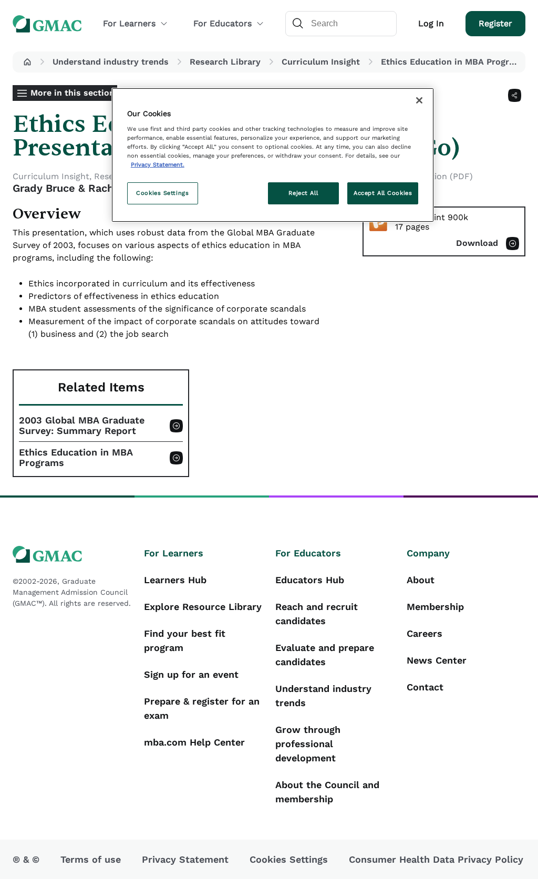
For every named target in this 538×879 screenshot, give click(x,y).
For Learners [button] (129, 23)
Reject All (303, 193)
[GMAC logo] (72, 554)
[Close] (419, 100)
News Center (437, 660)
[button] (27, 62)
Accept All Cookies (383, 193)
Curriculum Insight (321, 62)
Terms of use (90, 859)
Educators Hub (309, 579)
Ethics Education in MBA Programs (76, 457)
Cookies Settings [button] (289, 859)
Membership (435, 606)
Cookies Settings (162, 193)
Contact (425, 686)
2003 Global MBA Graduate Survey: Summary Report (81, 425)
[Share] (514, 95)
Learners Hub (175, 579)
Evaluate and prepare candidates (324, 654)
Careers (424, 633)
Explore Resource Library (203, 606)
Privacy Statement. (157, 164)
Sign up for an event (191, 674)
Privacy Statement (185, 859)
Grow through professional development (307, 743)
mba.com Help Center (194, 742)
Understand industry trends (111, 62)
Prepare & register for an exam (202, 708)
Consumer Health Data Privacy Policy (436, 859)
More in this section (72, 93)
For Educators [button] (222, 23)
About (420, 579)
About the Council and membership (327, 791)
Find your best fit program (184, 640)
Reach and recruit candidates (316, 613)
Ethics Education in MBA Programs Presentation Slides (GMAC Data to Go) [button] (451, 62)
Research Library (225, 62)
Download (477, 243)
